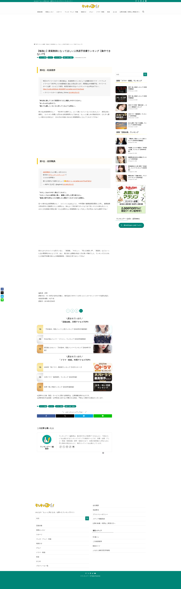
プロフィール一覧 (42, 566)
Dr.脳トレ (96, 537)
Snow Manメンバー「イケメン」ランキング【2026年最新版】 (65, 339)
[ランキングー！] (90, 6)
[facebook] (136, 1)
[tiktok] (143, 1)
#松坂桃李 (62, 89)
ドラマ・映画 (58, 57)
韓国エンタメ (40, 530)
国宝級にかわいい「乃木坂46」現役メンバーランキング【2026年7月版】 (67, 348)
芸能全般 (39, 525)
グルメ (38, 548)
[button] (46, 415)
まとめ (38, 561)
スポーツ (39, 534)
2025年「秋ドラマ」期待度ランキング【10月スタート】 (63, 367)
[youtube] (146, 1)
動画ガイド (96, 546)
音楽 (37, 557)
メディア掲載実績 (99, 519)
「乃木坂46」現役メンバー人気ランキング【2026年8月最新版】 (66, 329)
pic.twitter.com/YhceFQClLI (82, 181)
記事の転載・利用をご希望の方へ (104, 523)
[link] (60, 447)
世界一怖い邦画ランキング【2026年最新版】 (59, 387)
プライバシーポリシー (100, 514)
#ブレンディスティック (57, 175)
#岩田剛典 (46, 172)
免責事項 (96, 510)
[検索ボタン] (143, 12)
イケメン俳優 (43, 57)
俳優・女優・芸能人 (68, 57)
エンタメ (50, 57)
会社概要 (96, 505)
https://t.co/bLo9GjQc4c (50, 89)
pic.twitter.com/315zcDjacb (75, 89)
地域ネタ (39, 543)
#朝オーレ (69, 181)
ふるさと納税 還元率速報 (101, 550)
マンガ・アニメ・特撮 (43, 539)
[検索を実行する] (145, 74)
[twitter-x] (138, 1)
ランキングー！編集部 (47, 448)
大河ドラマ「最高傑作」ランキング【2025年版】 (61, 377)
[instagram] (141, 1)
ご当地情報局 (97, 541)
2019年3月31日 (74, 92)
